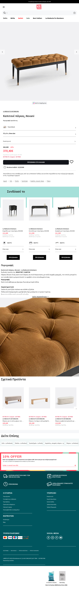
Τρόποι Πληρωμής (51, 507)
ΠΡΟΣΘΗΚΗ (13, 257)
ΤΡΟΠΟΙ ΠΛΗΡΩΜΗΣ (34, 550)
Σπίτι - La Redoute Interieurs (7, 443)
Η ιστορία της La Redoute (9, 499)
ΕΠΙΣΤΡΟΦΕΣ (6, 550)
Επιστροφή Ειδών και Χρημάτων (11, 510)
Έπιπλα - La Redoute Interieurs (21, 443)
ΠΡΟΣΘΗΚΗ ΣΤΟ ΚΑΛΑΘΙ (36, 162)
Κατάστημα (6, 519)
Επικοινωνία (50, 496)
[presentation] (2, 52)
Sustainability (50, 502)
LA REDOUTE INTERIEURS (10, 419)
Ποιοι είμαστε (6, 496)
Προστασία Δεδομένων (9, 504)
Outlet (20, 18)
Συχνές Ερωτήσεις (51, 499)
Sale (28, 18)
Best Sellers (37, 18)
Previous (4, 410)
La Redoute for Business (54, 18)
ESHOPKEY (11, 560)
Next (77, 410)
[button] (4, 13)
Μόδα (13, 18)
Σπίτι (5, 18)
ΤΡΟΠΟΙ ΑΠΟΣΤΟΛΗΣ (23, 550)
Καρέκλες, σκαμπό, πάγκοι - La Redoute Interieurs (54, 443)
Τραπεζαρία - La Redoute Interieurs (36, 443)
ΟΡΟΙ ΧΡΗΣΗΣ (14, 550)
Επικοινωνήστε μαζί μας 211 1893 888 (41, 1)
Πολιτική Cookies (7, 507)
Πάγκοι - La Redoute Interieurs (72, 443)
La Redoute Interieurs (11, 111)
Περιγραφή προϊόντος (10, 120)
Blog (4, 522)
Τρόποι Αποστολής (51, 504)
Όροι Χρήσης (6, 502)
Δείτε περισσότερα (39, 297)
